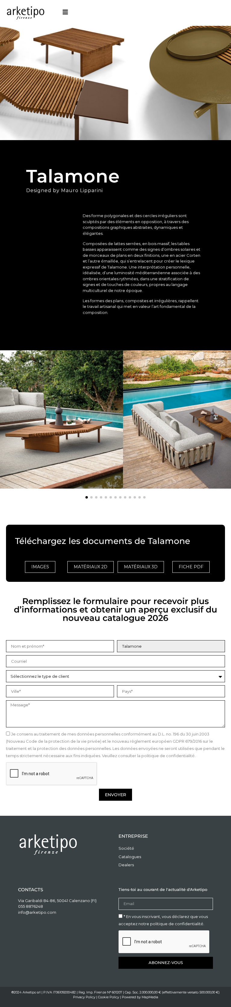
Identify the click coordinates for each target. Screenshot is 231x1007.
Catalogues (130, 856)
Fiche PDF (191, 567)
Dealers (126, 864)
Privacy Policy (84, 997)
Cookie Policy (108, 997)
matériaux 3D (141, 567)
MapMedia (150, 997)
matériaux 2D (90, 567)
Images (40, 567)
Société (126, 848)
